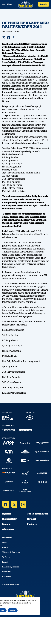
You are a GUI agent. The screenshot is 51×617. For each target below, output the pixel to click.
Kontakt (43, 4)
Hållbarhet (8, 529)
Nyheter (6, 513)
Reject (12, 610)
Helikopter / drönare (10, 567)
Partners (32, 524)
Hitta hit (31, 519)
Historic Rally (9, 519)
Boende (6, 524)
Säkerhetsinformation (11, 552)
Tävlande (6, 557)
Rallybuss (6, 572)
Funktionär (7, 538)
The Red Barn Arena (38, 513)
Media (4, 542)
